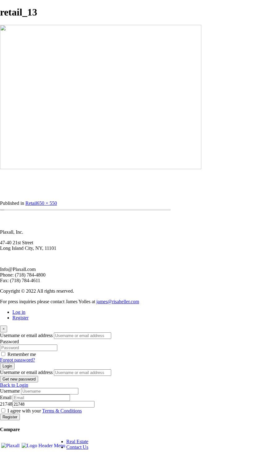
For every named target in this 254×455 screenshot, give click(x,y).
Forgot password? (17, 360)
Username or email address (26, 335)
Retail (31, 203)
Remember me (21, 354)
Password (9, 341)
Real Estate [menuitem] (77, 441)
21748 (6, 404)
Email (5, 397)
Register (20, 317)
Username (10, 391)
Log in (18, 312)
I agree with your (44, 410)
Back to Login (14, 385)
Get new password (19, 379)
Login (7, 366)
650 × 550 (47, 203)
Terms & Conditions (62, 410)
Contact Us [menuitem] (77, 447)
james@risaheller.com (117, 301)
